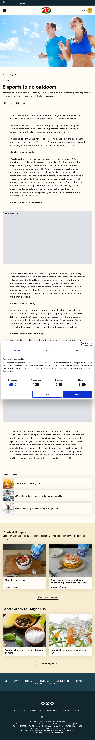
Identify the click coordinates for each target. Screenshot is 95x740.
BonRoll (28, 681)
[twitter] (11, 103)
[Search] (83, 10)
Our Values (21, 3)
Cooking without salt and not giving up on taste (24, 651)
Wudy (16, 681)
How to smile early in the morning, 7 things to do (36, 508)
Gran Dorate (37, 684)
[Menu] (4, 10)
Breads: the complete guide (27, 483)
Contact (66, 711)
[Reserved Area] (89, 10)
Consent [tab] (16, 351)
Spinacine (79, 681)
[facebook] (5, 103)
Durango (53, 684)
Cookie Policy (20, 711)
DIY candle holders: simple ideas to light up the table (38, 496)
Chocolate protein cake (16, 580)
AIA (6, 681)
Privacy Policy (36, 711)
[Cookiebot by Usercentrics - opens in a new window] (82, 344)
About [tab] (78, 351)
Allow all (77, 394)
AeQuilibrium (44, 681)
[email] (17, 103)
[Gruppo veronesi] (47, 718)
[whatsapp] (23, 103)
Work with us (53, 711)
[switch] (36, 384)
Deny (47, 394)
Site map (78, 711)
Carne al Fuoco (62, 681)
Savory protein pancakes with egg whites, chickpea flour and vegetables (69, 581)
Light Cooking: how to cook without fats (68, 651)
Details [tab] (47, 351)
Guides (5, 75)
